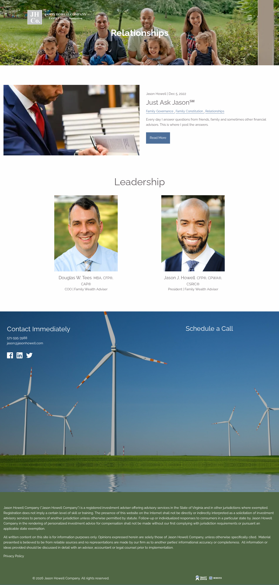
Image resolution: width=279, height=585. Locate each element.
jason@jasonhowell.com (25, 343)
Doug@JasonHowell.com (86, 299)
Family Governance (159, 111)
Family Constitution (189, 111)
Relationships (214, 111)
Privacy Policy (13, 556)
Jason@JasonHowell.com (193, 299)
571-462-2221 (86, 294)
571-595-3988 (193, 294)
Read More (158, 138)
